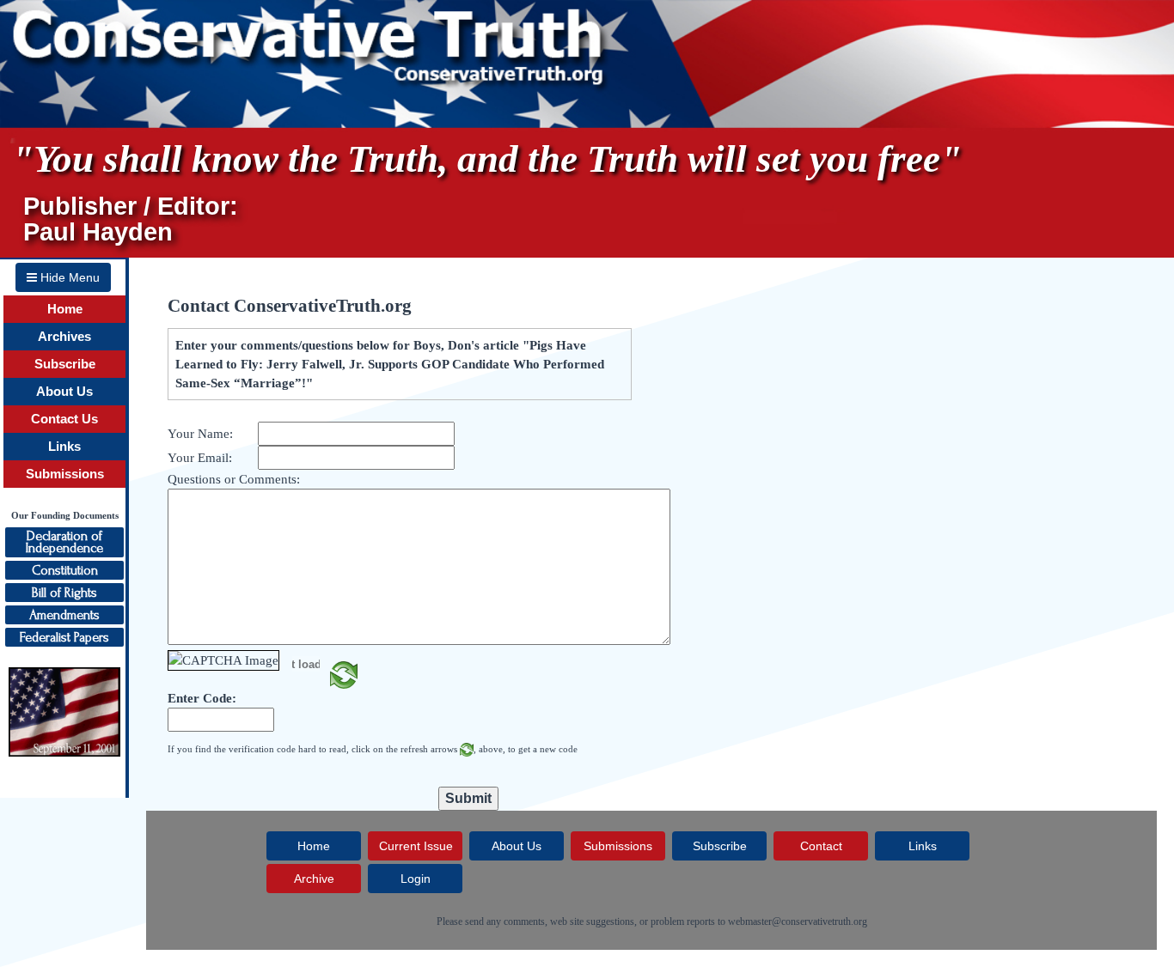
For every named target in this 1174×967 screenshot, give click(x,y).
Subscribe (64, 364)
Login (416, 878)
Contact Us (64, 419)
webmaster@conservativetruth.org (797, 921)
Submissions (65, 474)
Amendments (64, 615)
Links (64, 446)
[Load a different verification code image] (344, 673)
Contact (821, 846)
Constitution (65, 570)
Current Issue (416, 846)
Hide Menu (68, 277)
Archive (314, 878)
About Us (64, 391)
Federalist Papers (64, 637)
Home (65, 309)
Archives (64, 337)
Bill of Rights (64, 592)
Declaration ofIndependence (64, 542)
